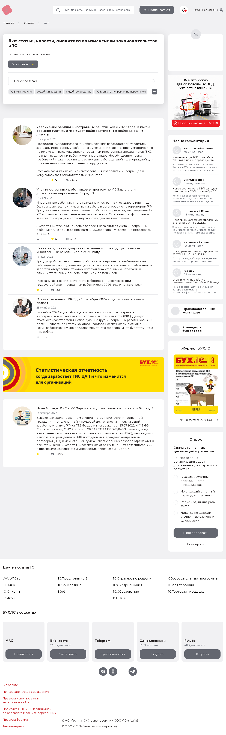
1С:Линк (9, 585)
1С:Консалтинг (69, 585)
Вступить (157, 654)
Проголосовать (195, 533)
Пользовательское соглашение (26, 691)
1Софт (62, 591)
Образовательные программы (193, 578)
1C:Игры (9, 598)
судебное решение (78, 91)
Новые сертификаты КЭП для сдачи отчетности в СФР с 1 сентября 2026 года (196, 191)
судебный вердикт (49, 91)
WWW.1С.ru (12, 578)
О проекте (10, 685)
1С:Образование (126, 591)
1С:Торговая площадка (186, 591)
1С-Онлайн (11, 591)
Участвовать (68, 654)
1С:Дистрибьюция (127, 585)
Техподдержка (14, 726)
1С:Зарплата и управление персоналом (121, 91)
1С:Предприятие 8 (72, 578)
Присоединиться (112, 654)
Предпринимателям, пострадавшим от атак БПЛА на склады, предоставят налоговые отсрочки (195, 222)
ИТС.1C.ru (120, 598)
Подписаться (159, 10)
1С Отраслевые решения (133, 578)
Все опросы (196, 544)
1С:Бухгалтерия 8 (21, 91)
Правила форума (15, 719)
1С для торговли (181, 585)
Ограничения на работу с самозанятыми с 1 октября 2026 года (196, 281)
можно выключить (36, 54)
